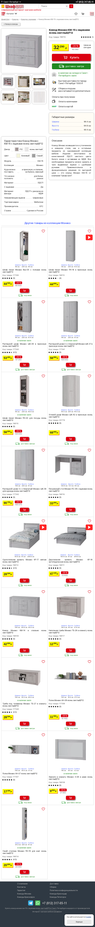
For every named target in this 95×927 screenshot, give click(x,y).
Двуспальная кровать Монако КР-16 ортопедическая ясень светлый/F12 (71, 561)
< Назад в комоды (11, 24)
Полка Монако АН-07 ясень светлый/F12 (20, 773)
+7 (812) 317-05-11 (85, 1)
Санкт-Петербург (11, 2)
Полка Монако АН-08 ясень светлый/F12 (66, 700)
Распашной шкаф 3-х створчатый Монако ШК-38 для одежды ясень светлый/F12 (24, 490)
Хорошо (79, 922)
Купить (74, 57)
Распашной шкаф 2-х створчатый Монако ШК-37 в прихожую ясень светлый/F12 (71, 345)
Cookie (88, 917)
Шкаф (14, 6)
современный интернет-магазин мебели (21, 10)
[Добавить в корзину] (24, 291)
